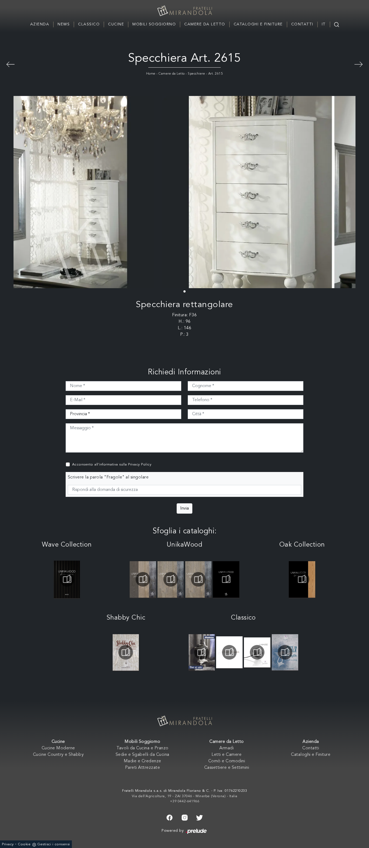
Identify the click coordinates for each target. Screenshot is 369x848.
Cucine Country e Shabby (58, 755)
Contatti (302, 24)
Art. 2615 (215, 73)
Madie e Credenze (142, 761)
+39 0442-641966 (184, 801)
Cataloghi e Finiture (258, 24)
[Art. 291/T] (358, 63)
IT (324, 24)
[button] (184, 291)
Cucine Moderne (58, 748)
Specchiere (196, 73)
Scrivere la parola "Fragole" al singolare (108, 477)
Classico (89, 24)
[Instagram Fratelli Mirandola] (184, 817)
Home (151, 73)
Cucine (116, 24)
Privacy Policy (139, 464)
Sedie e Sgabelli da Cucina (142, 755)
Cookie (24, 844)
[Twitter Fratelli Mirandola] (199, 817)
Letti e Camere (226, 755)
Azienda (39, 24)
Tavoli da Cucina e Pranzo (142, 748)
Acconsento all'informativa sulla (112, 464)
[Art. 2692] (10, 63)
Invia (184, 508)
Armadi (226, 748)
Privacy (8, 844)
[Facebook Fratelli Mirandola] (169, 817)
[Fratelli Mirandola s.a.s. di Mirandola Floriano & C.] (184, 11)
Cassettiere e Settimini (226, 768)
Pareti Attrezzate (142, 768)
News (64, 24)
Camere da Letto (204, 24)
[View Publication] (67, 579)
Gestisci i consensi (53, 844)
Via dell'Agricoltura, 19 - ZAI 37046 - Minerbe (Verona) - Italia (184, 796)
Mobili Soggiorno (154, 24)
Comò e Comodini (226, 761)
